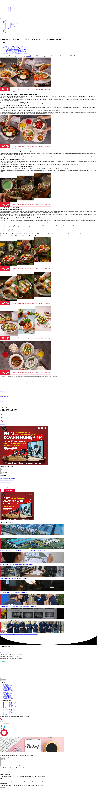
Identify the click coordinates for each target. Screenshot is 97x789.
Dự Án (4, 13)
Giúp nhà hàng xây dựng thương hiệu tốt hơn (12, 52)
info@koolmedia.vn (4, 401)
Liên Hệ (4, 16)
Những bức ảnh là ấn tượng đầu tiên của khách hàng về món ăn (15, 48)
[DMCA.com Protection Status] (3, 661)
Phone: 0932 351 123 (4, 650)
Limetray (40, 99)
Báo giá (4, 15)
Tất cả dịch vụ (7, 12)
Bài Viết (4, 14)
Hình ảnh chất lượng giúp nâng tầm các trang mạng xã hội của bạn (16, 51)
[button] (48, 18)
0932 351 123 (2, 391)
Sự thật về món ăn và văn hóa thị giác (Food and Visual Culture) (13, 46)
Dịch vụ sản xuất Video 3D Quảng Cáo (12, 10)
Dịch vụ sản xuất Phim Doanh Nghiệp (12, 7)
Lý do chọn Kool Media (7, 688)
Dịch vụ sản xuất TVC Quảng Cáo (11, 8)
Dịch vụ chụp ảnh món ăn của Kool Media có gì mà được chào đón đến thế (15, 53)
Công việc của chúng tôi (7, 687)
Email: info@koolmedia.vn (5, 652)
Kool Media (29, 56)
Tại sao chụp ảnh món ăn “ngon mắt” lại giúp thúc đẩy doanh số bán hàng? (15, 47)
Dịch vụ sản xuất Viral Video (10, 11)
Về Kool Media (5, 684)
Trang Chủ (5, 4)
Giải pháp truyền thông (4, 487)
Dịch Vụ (4, 6)
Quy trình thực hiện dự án (7, 689)
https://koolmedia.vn (4, 396)
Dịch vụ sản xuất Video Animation (11, 9)
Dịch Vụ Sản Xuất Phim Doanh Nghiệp (7, 478)
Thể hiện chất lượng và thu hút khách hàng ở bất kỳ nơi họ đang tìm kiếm (17, 49)
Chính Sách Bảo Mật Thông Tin (8, 690)
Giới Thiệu (5, 5)
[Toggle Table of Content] (1, 44)
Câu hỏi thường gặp (6, 686)
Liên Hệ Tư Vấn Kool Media (8, 685)
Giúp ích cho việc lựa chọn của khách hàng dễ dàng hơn (14, 50)
